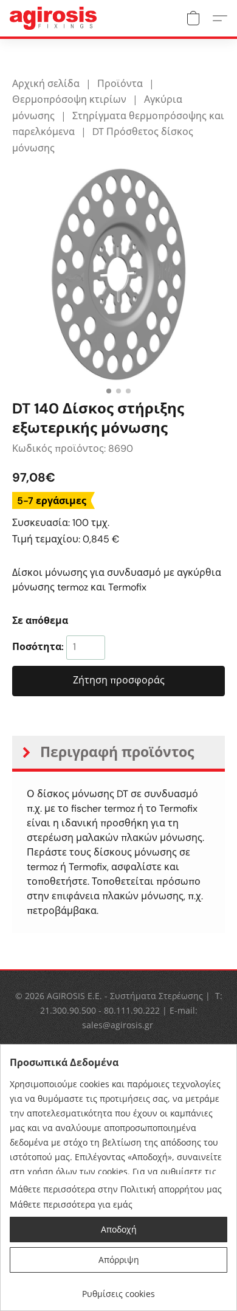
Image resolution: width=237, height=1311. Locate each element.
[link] (118, 1289)
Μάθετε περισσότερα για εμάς (71, 1204)
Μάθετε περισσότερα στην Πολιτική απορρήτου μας (116, 1189)
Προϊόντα (120, 83)
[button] (55, 18)
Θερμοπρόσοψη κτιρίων (69, 99)
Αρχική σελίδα (46, 83)
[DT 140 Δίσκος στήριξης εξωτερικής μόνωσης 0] (118, 274)
